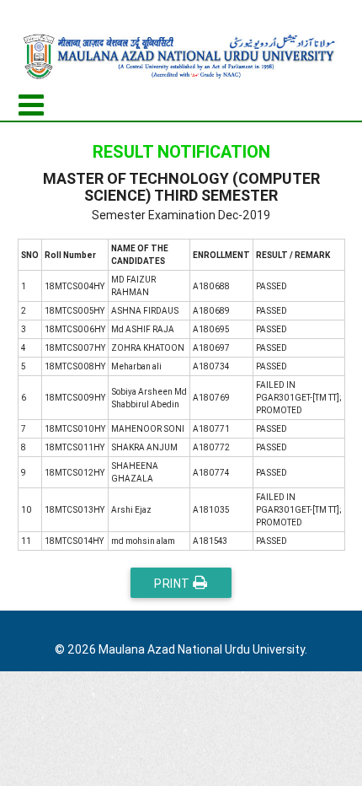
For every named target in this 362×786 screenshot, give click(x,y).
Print (173, 583)
